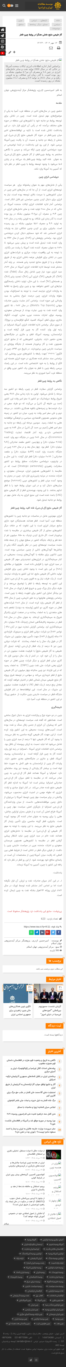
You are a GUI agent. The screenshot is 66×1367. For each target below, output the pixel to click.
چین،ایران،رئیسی (31, 1309)
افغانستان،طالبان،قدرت (54, 1248)
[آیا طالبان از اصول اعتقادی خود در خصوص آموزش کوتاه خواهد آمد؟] (33, 1216)
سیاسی (57, 24)
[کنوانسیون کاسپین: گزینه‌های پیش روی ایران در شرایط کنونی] (33, 1178)
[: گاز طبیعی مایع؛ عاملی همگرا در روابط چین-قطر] (51, 48)
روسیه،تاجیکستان (35, 1276)
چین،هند (60, 1323)
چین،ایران (34, 1304)
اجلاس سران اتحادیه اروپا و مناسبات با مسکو (36, 1107)
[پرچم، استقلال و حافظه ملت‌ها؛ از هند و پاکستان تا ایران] (33, 1190)
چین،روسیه (59, 1318)
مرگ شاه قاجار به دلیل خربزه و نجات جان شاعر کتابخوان (31, 1100)
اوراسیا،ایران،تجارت (31, 1248)
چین (20, 20)
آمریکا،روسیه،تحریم (56, 1244)
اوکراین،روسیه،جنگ (55, 1258)
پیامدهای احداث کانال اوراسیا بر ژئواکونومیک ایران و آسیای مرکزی (33, 1070)
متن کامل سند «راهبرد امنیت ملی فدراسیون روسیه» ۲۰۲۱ (31, 1114)
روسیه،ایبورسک (57, 1272)
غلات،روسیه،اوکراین (56, 1290)
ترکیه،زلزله (20, 1258)
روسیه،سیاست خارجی (33, 1286)
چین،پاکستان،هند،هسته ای (19, 1323)
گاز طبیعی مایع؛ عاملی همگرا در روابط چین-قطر (41, 35)
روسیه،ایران (40, 1272)
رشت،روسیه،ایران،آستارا (35, 1262)
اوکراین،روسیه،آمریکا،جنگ (31, 1253)
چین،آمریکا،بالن (25, 1300)
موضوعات (56, 28)
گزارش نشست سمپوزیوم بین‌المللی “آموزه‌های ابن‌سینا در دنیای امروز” (50, 1011)
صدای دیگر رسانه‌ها (39, 24)
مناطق (21, 24)
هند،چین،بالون (57, 1300)
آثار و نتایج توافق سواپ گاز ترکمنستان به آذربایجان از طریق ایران (30, 1086)
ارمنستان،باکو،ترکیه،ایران (33, 1244)
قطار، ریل (39, 1295)
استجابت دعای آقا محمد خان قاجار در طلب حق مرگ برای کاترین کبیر (31, 1094)
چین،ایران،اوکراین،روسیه (54, 1309)
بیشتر (6, 1224)
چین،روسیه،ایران (20, 1318)
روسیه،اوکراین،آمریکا (33, 1267)
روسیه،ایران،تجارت (56, 1276)
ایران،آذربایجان (36, 1258)
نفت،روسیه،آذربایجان (21, 1295)
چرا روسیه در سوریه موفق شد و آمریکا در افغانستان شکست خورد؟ (30, 1122)
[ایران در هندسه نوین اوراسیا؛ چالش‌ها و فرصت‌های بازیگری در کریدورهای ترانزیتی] (33, 1166)
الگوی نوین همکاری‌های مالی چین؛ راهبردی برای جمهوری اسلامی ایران (20, 1011)
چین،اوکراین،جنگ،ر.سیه (54, 1304)
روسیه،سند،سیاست (56, 1286)
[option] (48, 1001)
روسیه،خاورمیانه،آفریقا (55, 1281)
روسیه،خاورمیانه (16, 1276)
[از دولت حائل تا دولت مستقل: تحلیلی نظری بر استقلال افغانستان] (33, 1154)
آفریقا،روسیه (31, 1239)
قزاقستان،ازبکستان (35, 1290)
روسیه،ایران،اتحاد (22, 1272)
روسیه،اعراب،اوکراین (55, 1267)
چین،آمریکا (41, 1300)
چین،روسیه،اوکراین (41, 1318)
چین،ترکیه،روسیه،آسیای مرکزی (31, 1314)
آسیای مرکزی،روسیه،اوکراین (53, 1239)
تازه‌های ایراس (39, 20)
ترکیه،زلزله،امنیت (57, 1262)
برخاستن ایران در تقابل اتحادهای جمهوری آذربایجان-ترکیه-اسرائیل (30, 1078)
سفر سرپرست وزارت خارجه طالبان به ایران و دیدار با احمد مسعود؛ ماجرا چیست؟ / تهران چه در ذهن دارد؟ (30, 1130)
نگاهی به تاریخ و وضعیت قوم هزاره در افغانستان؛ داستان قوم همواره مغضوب (31, 1062)
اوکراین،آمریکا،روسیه (55, 1253)
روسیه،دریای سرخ (33, 1281)
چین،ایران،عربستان (56, 1314)
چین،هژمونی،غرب (43, 1323)
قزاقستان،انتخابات (56, 1295)
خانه (58, 20)
